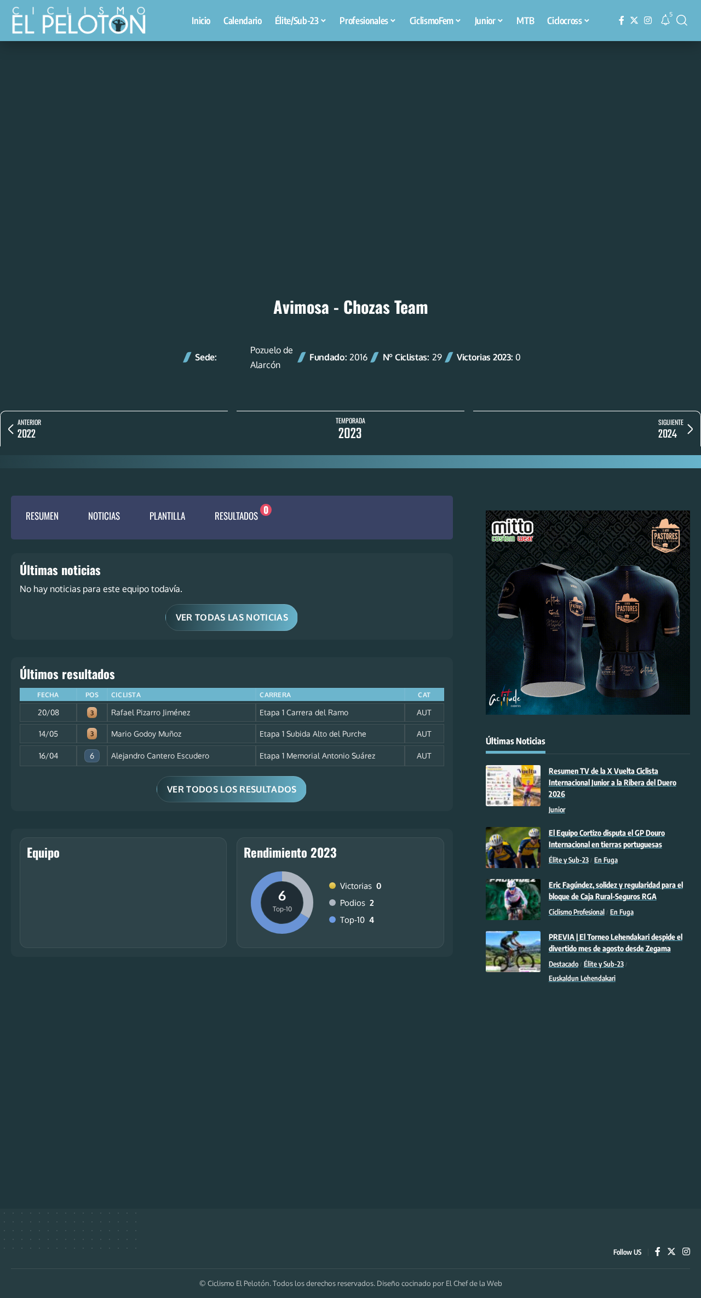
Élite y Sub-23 (569, 859)
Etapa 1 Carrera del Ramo (304, 712)
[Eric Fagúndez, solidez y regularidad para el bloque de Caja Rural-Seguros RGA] (513, 899)
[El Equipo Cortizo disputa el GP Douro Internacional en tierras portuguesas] (513, 847)
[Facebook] (621, 20)
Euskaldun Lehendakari (582, 978)
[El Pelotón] (84, 21)
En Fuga (606, 859)
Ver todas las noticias (232, 617)
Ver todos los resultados (232, 789)
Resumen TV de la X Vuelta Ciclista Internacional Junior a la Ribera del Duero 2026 (612, 782)
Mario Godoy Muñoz (146, 733)
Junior (557, 809)
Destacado (563, 964)
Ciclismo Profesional (577, 912)
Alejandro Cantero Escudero (160, 755)
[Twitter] (634, 20)
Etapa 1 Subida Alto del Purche (313, 733)
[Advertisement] (350, 123)
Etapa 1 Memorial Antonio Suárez (317, 755)
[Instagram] (647, 20)
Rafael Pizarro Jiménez (150, 712)
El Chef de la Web (474, 1283)
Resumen (42, 515)
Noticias (104, 515)
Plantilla (167, 515)
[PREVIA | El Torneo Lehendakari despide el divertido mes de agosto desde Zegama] (513, 951)
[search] (681, 20)
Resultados (236, 515)
